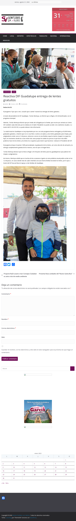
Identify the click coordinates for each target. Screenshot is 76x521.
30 (3, 478)
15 (66, 467)
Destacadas (7, 92)
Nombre (5, 319)
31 (14, 478)
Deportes (20, 36)
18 (24, 471)
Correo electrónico (8, 328)
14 (55, 467)
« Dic (2, 483)
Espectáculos (31, 36)
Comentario (6, 294)
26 (34, 474)
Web (3, 337)
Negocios (6, 40)
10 (14, 467)
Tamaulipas (43, 36)
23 (3, 474)
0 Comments (23, 104)
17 (14, 471)
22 (66, 471)
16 (3, 471)
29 (66, 474)
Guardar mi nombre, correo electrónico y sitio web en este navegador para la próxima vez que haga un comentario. (37, 351)
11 (24, 467)
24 (14, 474)
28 (55, 474)
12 (34, 467)
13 (45, 467)
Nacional (53, 36)
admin (6, 104)
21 (55, 471)
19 (34, 471)
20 (45, 471)
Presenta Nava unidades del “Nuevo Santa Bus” (55, 274)
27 (45, 474)
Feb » (7, 483)
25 (24, 474)
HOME (5, 36)
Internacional (65, 36)
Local (12, 36)
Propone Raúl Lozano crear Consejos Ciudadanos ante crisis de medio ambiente (20, 275)
